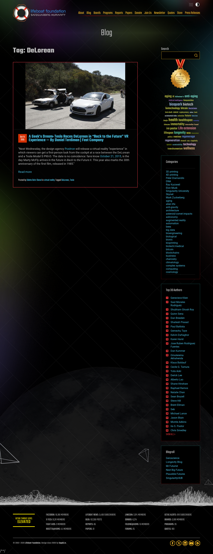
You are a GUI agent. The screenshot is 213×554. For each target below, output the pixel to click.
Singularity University (177, 190)
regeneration (172, 140)
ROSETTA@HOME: (53, 529)
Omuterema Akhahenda (177, 357)
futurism (195, 116)
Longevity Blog (174, 461)
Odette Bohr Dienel (34, 180)
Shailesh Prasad (180, 322)
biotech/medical (175, 246)
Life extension (187, 128)
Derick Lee (176, 375)
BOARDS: (168, 520)
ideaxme (167, 125)
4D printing (172, 174)
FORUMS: (128, 529)
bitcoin (184, 108)
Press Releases (192, 13)
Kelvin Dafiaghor (180, 334)
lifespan (168, 133)
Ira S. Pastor (177, 426)
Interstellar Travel (191, 125)
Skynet (169, 194)
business (171, 255)
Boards (97, 13)
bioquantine (188, 100)
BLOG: (87, 520)
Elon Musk (171, 187)
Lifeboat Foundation (32, 543)
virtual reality (49, 180)
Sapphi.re (62, 543)
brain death (168, 112)
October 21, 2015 (110, 156)
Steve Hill (176, 400)
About (81, 13)
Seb (173, 409)
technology (189, 144)
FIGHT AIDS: (51, 524)
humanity (196, 121)
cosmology (172, 272)
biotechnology (172, 108)
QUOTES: (168, 529)
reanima (177, 136)
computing (172, 268)
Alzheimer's (179, 97)
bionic (169, 239)
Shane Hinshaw (179, 383)
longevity (180, 133)
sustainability (177, 145)
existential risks (171, 116)
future (188, 115)
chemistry (171, 259)
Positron (70, 148)
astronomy (172, 217)
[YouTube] (191, 543)
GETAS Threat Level (23, 521)
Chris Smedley (178, 430)
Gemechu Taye (179, 330)
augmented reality (176, 220)
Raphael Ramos (179, 388)
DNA (168, 181)
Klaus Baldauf (178, 362)
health (173, 120)
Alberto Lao (177, 379)
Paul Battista (178, 326)
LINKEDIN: (129, 515)
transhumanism (175, 148)
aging (168, 96)
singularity (194, 141)
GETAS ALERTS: (171, 515)
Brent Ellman (178, 404)
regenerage (188, 136)
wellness (189, 148)
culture (191, 112)
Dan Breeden (178, 318)
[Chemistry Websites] (180, 74)
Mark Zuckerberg (175, 197)
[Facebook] (172, 543)
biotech (188, 104)
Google (165, 121)
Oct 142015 (22, 138)
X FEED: (49, 520)
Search (196, 55)
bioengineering (174, 233)
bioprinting (172, 242)
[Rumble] (197, 543)
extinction (181, 116)
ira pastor (171, 128)
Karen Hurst (177, 339)
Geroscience (172, 458)
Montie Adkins (178, 421)
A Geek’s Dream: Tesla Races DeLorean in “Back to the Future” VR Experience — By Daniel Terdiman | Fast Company (78, 138)
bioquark (175, 104)
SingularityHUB (174, 478)
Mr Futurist (172, 466)
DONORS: (128, 520)
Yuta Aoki (176, 371)
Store (179, 13)
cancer (175, 112)
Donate (138, 13)
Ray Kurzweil (173, 184)
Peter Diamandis (175, 178)
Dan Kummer (178, 350)
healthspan (186, 120)
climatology (172, 262)
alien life (170, 204)
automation (172, 223)
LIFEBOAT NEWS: (92, 515)
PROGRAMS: (169, 524)
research (183, 141)
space (169, 144)
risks (188, 141)
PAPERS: (88, 529)
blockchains (172, 252)
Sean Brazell (177, 396)
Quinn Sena (177, 313)
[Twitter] (178, 543)
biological (171, 236)
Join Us (148, 13)
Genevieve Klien (179, 297)
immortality (177, 124)
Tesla (72, 180)
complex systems (175, 265)
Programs (108, 13)
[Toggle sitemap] (191, 4)
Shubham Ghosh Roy (182, 309)
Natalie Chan (178, 392)
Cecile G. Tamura (180, 366)
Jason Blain (177, 417)
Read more (25, 171)
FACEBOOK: (50, 515)
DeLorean (65, 180)
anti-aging (191, 96)
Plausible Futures (175, 473)
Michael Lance (179, 413)
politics (170, 137)
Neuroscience (195, 133)
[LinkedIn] (185, 543)
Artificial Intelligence (176, 101)
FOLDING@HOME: (132, 524)
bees (168, 226)
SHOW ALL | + (170, 434)
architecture (172, 210)
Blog (89, 13)
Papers (128, 13)
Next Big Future (174, 469)
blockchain (193, 108)
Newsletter (159, 13)
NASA (188, 133)
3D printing (172, 171)
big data (170, 229)
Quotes (171, 13)
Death (195, 112)
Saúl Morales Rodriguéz (178, 304)
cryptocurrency (184, 112)
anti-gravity (172, 207)
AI (173, 96)
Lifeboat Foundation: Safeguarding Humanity (39, 13)
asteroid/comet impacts (179, 213)
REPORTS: (89, 524)
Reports (119, 13)
